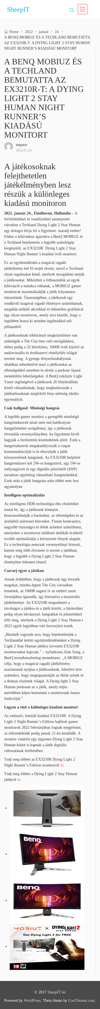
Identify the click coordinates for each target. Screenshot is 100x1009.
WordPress (32, 1000)
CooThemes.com (81, 1000)
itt (62, 765)
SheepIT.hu (57, 992)
